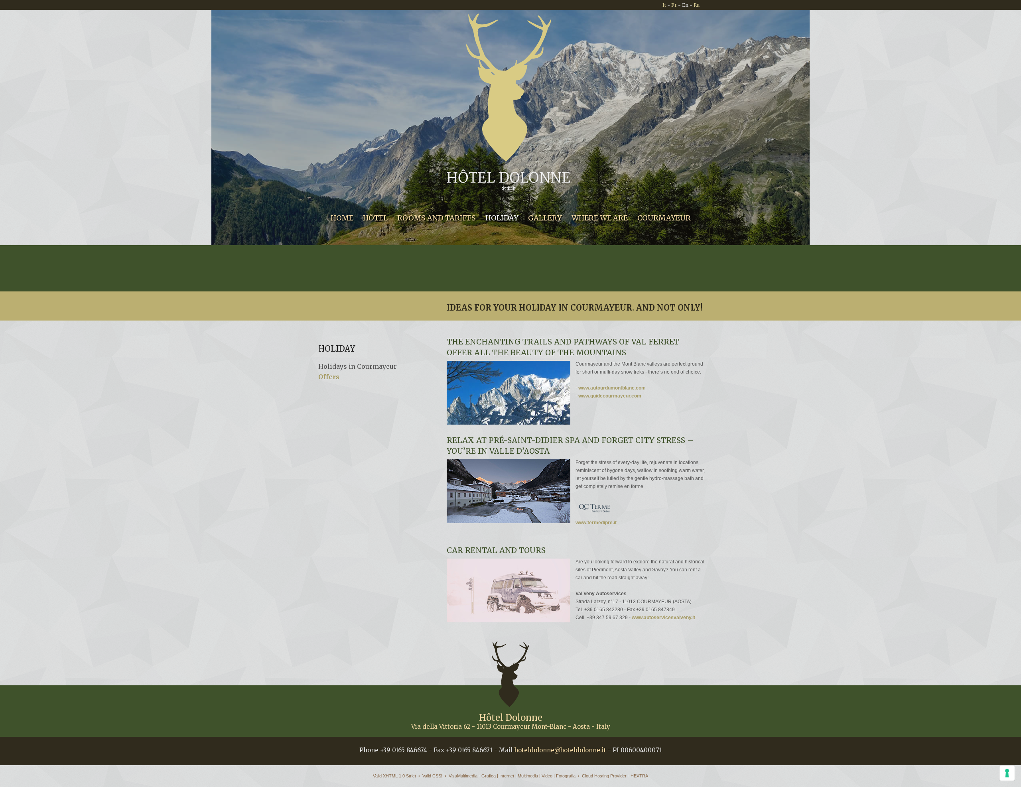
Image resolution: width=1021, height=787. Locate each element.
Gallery (545, 218)
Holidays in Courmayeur (357, 366)
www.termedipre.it (596, 522)
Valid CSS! (432, 775)
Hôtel (375, 218)
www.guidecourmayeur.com (609, 396)
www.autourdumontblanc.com (612, 388)
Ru (697, 5)
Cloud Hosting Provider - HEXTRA (615, 775)
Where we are (600, 218)
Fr (674, 5)
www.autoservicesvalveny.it (663, 617)
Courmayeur (664, 218)
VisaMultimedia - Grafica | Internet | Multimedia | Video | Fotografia (512, 775)
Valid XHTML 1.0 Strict (394, 775)
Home (342, 218)
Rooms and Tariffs (436, 218)
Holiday (501, 218)
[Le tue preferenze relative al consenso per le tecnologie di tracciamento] (1007, 773)
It (664, 5)
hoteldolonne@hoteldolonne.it (560, 750)
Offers (328, 377)
